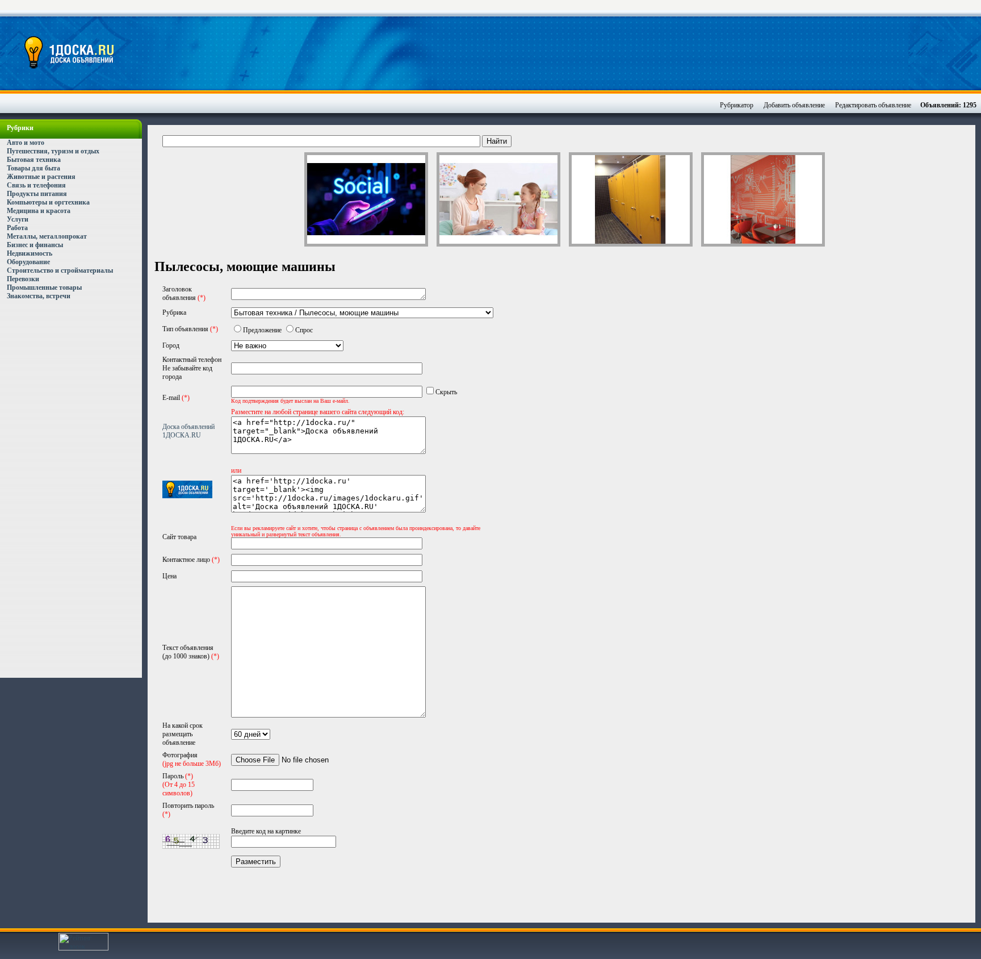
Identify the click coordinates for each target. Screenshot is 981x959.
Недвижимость (29, 253)
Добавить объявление (794, 105)
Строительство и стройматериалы (60, 270)
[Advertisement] (569, 54)
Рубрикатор (736, 105)
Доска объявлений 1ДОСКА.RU (188, 431)
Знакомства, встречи (38, 296)
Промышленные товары (44, 287)
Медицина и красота (38, 211)
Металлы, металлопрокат (47, 236)
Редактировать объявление (873, 105)
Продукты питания (37, 194)
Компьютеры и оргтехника (48, 202)
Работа (17, 228)
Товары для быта (33, 168)
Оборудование (28, 262)
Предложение (262, 330)
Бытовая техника (34, 160)
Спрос (304, 330)
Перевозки (23, 279)
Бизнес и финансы (35, 245)
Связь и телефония (36, 185)
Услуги (17, 219)
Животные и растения (41, 177)
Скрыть (446, 392)
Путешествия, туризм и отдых (53, 151)
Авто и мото (25, 143)
